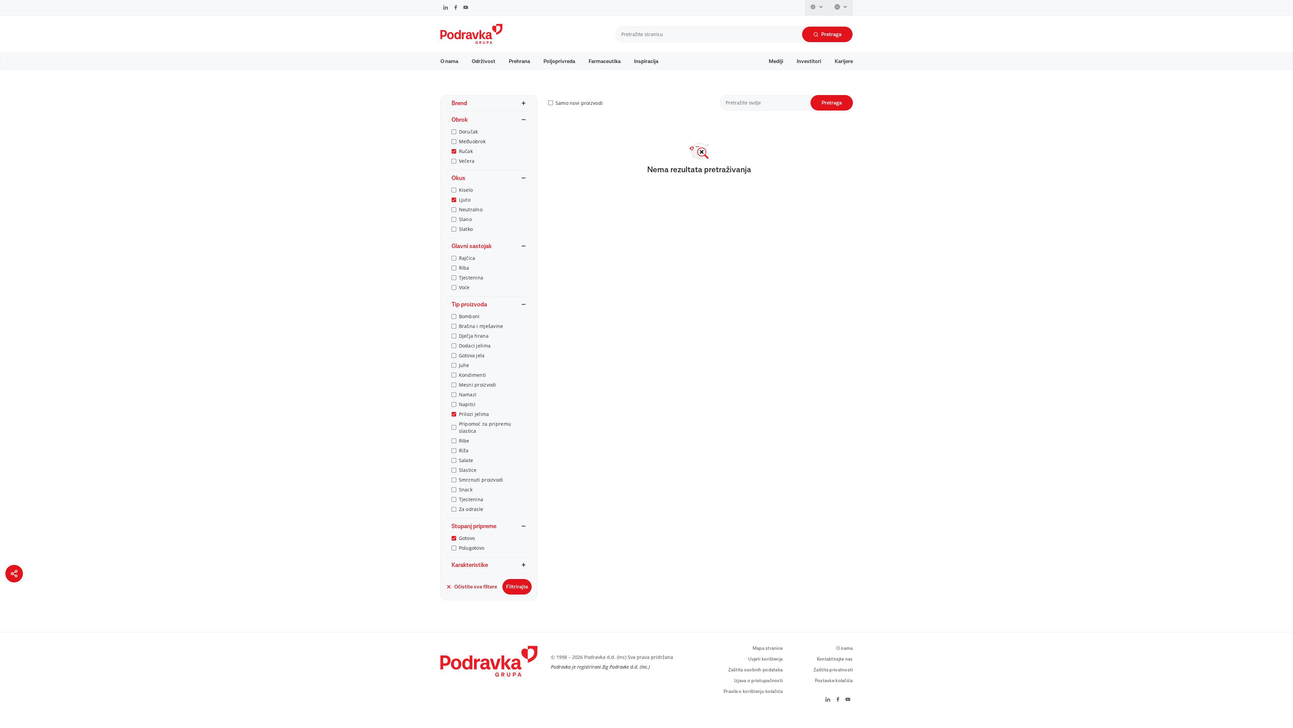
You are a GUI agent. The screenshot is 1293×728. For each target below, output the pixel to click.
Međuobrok (472, 141)
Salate (466, 460)
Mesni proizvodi (477, 385)
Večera (467, 161)
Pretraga (831, 34)
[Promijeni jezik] (841, 8)
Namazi (468, 394)
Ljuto (464, 199)
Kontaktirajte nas (835, 659)
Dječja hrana (474, 336)
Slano (465, 219)
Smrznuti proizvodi (481, 480)
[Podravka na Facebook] (455, 8)
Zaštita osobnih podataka (755, 670)
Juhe (464, 365)
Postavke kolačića (834, 680)
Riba (464, 268)
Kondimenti (472, 375)
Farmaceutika (605, 61)
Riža (464, 450)
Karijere (844, 61)
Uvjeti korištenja (765, 659)
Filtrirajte (517, 586)
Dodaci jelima (475, 345)
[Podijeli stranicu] (14, 573)
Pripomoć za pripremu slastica (485, 427)
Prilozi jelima (474, 414)
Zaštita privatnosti (833, 670)
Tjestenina (471, 277)
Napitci (467, 404)
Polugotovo (472, 548)
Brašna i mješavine (481, 326)
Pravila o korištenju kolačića (753, 691)
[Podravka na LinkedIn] (445, 8)
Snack (465, 489)
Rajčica (467, 258)
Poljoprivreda (559, 61)
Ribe (464, 440)
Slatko (466, 229)
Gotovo (467, 538)
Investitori (809, 61)
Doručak (468, 131)
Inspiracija (646, 61)
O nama (449, 61)
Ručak (466, 151)
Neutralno (471, 209)
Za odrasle (471, 509)
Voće (464, 287)
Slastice (468, 470)
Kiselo (466, 190)
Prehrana (519, 61)
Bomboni (469, 316)
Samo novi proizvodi (579, 103)
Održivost (483, 61)
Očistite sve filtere (475, 586)
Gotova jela (472, 355)
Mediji (776, 61)
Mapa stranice (768, 648)
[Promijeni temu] (817, 8)
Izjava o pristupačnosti (758, 680)
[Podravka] (471, 42)
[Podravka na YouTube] (465, 8)
